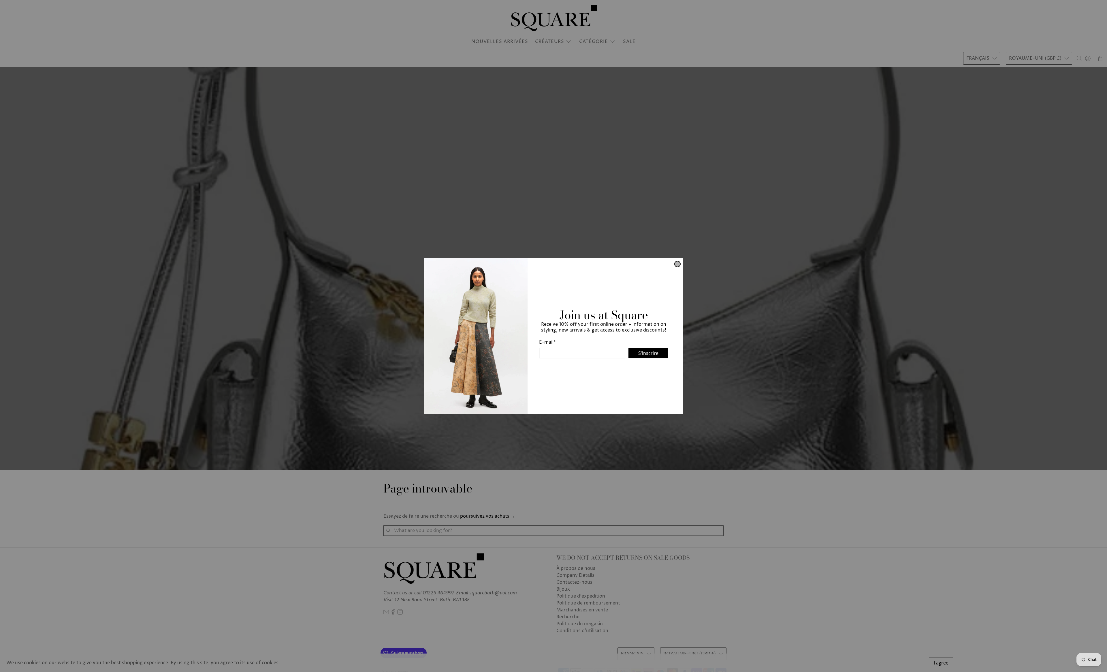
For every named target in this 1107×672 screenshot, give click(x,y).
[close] (677, 264)
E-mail (547, 342)
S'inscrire (648, 353)
